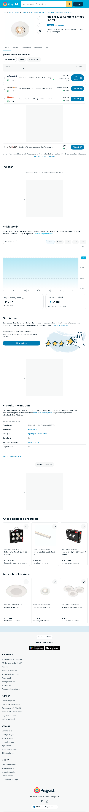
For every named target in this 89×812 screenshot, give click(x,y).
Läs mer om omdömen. (61, 325)
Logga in (78, 4)
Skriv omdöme (60, 25)
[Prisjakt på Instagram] (46, 801)
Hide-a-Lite (32, 429)
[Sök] (69, 4)
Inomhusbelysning (37, 12)
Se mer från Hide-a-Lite (12, 456)
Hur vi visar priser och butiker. (44, 156)
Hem (4, 12)
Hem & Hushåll (14, 12)
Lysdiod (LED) (33, 442)
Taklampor (50, 12)
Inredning (25, 12)
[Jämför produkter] (39, 31)
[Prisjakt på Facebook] (42, 801)
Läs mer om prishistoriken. (44, 234)
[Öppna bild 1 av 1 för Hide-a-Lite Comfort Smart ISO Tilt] (20, 29)
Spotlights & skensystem (65, 12)
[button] (39, 17)
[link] (16, 544)
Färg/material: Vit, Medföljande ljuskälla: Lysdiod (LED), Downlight (65, 30)
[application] (44, 269)
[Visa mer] (5, 78)
